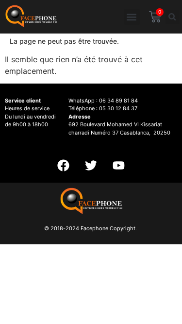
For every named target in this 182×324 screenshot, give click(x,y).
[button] (132, 17)
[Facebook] (63, 165)
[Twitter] (91, 165)
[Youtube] (119, 165)
